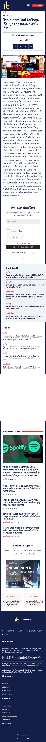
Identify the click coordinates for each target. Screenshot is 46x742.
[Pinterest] (25, 46)
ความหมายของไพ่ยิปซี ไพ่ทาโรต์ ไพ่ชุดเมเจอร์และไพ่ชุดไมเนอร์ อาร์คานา (25, 286)
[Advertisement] (23, 397)
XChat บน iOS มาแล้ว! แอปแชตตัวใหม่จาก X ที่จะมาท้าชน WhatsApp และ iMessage (24, 317)
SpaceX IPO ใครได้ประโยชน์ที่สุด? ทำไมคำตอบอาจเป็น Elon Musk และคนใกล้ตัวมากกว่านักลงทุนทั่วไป (23, 348)
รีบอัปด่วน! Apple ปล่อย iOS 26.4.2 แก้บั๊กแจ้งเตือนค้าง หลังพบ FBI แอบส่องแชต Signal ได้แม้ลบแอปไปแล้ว (25, 297)
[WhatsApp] (30, 46)
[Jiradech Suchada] (14, 35)
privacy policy (29, 253)
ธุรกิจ (5, 12)
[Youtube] (28, 739)
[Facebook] (15, 46)
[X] (20, 46)
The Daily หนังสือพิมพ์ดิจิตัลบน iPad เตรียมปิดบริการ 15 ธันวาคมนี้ (34, 603)
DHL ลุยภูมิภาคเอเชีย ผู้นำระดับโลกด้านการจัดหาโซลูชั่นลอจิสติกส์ (11, 603)
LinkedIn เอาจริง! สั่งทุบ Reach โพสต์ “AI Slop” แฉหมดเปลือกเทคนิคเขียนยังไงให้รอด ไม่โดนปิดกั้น (21, 368)
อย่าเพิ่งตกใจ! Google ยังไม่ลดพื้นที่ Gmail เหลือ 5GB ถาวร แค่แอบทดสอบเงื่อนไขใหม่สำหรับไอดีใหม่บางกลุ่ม (21, 530)
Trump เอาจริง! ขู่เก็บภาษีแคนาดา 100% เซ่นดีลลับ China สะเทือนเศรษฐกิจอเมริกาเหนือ (25, 276)
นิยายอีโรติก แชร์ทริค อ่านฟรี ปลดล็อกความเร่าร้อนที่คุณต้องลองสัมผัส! (25, 307)
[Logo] (6, 5)
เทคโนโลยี (10, 292)
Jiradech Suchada (26, 35)
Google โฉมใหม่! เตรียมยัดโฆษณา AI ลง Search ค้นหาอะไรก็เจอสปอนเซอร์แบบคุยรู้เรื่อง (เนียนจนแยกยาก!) (21, 358)
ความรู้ (8, 282)
